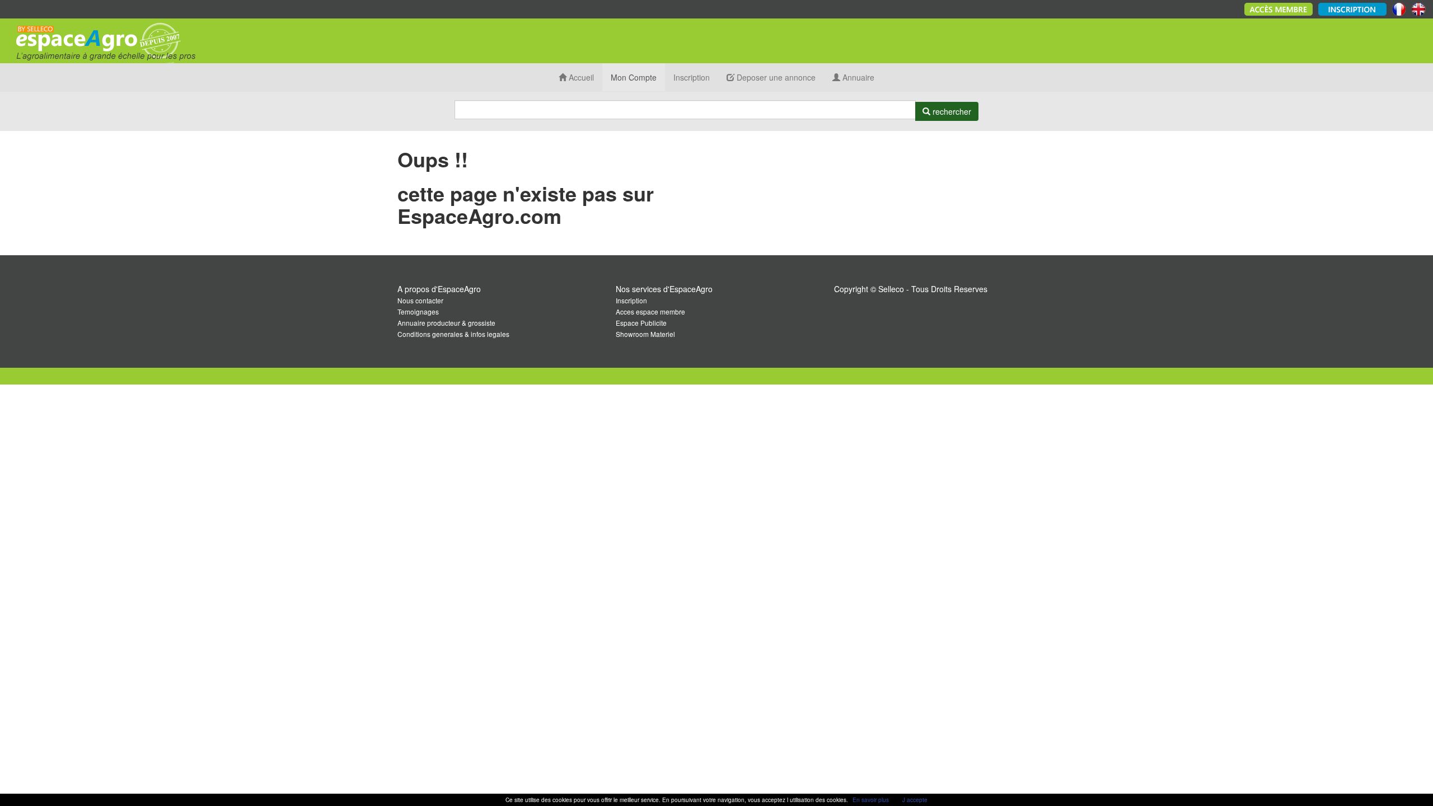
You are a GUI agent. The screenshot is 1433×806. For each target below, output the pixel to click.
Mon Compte (634, 77)
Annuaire (857, 77)
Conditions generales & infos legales (453, 334)
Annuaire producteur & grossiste (446, 322)
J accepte (915, 800)
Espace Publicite (641, 322)
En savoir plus (871, 800)
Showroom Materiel (645, 334)
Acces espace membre (650, 311)
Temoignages (418, 311)
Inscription (691, 77)
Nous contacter (420, 300)
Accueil (580, 77)
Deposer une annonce (775, 77)
